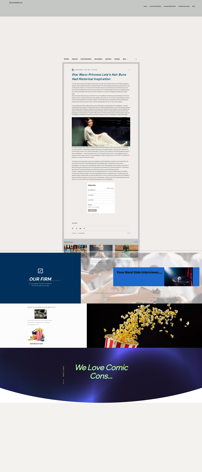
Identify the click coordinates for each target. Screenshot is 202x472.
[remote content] (101, 197)
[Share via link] (84, 228)
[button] (136, 59)
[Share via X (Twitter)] (76, 228)
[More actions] (129, 70)
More (124, 59)
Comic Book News (86, 59)
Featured (74, 59)
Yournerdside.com (15, 3)
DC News (117, 59)
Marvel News (98, 59)
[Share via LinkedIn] (80, 228)
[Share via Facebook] (72, 228)
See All (136, 241)
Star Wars (108, 59)
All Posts (66, 59)
